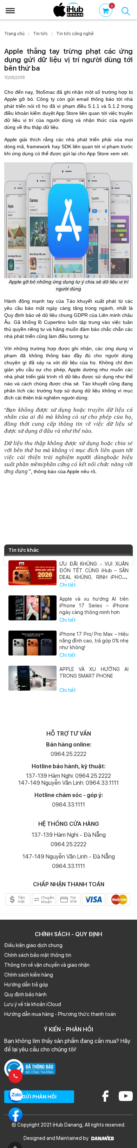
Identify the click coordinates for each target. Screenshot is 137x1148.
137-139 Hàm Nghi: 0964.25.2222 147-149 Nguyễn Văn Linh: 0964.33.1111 (68, 779)
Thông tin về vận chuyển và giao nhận (47, 965)
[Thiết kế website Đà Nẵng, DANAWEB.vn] (102, 1138)
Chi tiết (67, 585)
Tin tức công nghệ (74, 33)
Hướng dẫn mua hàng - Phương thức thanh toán (60, 1014)
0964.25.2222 (68, 754)
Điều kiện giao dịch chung (33, 945)
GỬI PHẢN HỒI (39, 1097)
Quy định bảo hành (25, 994)
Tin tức (40, 33)
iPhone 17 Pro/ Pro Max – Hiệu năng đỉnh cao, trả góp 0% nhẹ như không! (94, 640)
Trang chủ (14, 33)
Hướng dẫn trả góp (26, 984)
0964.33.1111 (68, 804)
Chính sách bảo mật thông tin (37, 955)
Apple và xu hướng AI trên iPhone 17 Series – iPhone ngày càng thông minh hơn (94, 605)
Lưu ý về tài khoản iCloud (32, 1004)
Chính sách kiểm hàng (28, 975)
